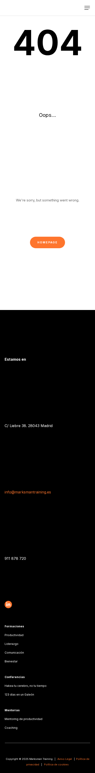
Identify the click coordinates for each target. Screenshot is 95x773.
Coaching (11, 727)
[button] (87, 8)
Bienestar (11, 661)
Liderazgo (11, 644)
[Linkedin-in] (8, 604)
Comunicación (14, 652)
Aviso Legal (64, 759)
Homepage (47, 242)
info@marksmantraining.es (28, 492)
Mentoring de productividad (23, 719)
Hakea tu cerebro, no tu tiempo (26, 685)
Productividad (14, 635)
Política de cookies (56, 764)
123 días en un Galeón (19, 694)
